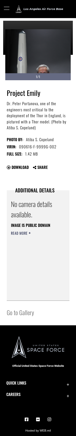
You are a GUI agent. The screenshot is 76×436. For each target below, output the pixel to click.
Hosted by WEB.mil (38, 430)
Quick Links (16, 383)
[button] (7, 9)
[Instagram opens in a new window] (49, 419)
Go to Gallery (20, 312)
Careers (13, 394)
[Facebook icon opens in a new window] (26, 419)
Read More (20, 233)
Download (20, 167)
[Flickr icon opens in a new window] (38, 419)
